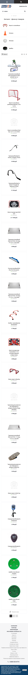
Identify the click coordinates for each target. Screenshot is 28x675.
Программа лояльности (14, 631)
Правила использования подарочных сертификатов (14, 647)
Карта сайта (14, 649)
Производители (14, 654)
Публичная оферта (14, 656)
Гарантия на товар (14, 645)
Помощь (14, 627)
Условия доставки (14, 644)
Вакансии (14, 638)
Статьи (14, 651)
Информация (14, 629)
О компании (14, 633)
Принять (24, 670)
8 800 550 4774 (23, 6)
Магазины (14, 636)
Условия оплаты (14, 642)
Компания (14, 625)
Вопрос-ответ (14, 653)
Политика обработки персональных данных (14, 658)
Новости (14, 635)
